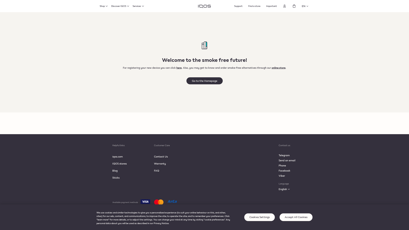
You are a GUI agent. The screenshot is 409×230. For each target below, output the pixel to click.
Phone (282, 165)
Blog (115, 170)
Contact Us (161, 156)
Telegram (284, 155)
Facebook (284, 170)
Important (271, 6)
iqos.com (117, 156)
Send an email (287, 160)
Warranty (160, 163)
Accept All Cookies (296, 217)
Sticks (116, 178)
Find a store (254, 6)
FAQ (156, 170)
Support (238, 6)
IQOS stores (119, 163)
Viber (282, 176)
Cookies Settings (259, 217)
